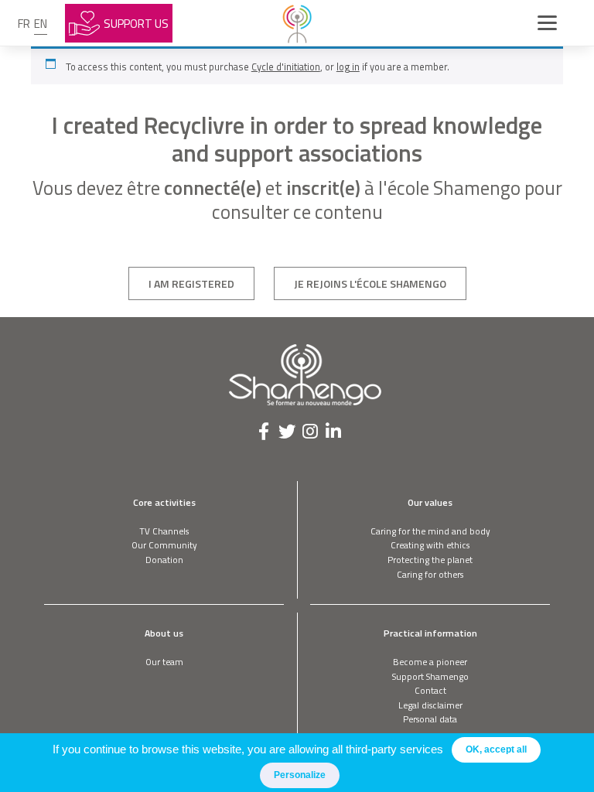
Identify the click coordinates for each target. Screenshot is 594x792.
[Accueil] (297, 23)
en (40, 23)
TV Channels (164, 531)
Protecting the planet (430, 559)
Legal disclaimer (430, 705)
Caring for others (430, 574)
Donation (164, 559)
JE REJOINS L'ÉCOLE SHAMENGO (370, 283)
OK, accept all (496, 749)
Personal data (430, 718)
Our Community (164, 544)
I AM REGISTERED (191, 283)
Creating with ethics (430, 544)
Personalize (300, 775)
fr (24, 23)
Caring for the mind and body (430, 531)
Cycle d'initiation (285, 66)
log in (348, 66)
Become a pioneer (430, 661)
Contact (430, 690)
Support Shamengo (430, 676)
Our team (164, 661)
